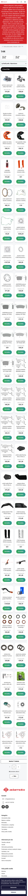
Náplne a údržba (5, 820)
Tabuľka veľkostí (5, 842)
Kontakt (3, 858)
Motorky (3, 871)
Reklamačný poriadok (7, 854)
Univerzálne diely (5, 818)
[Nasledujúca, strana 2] (14, 767)
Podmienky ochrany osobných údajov (11, 849)
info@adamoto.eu (10, 799)
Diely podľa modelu (6, 831)
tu (18, 883)
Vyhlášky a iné (5, 851)
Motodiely (4, 822)
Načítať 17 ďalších (14, 761)
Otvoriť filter (6, 69)
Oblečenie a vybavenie (7, 827)
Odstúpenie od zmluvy (7, 856)
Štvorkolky (4, 876)
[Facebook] (3, 806)
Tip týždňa (4, 829)
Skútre (3, 873)
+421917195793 (9, 802)
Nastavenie (13, 887)
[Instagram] (7, 806)
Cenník (3, 844)
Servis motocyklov (6, 860)
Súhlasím (13, 892)
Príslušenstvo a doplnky (7, 825)
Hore (15, 776)
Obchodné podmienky (7, 847)
